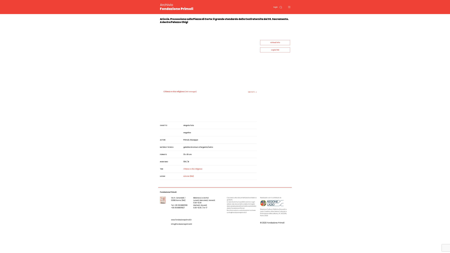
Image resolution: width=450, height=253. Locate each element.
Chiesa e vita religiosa (174, 91)
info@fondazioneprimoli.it (181, 224)
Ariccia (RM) (188, 176)
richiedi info (275, 42)
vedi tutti (251, 92)
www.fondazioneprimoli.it (181, 220)
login (275, 7)
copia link (275, 50)
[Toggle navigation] (289, 7)
